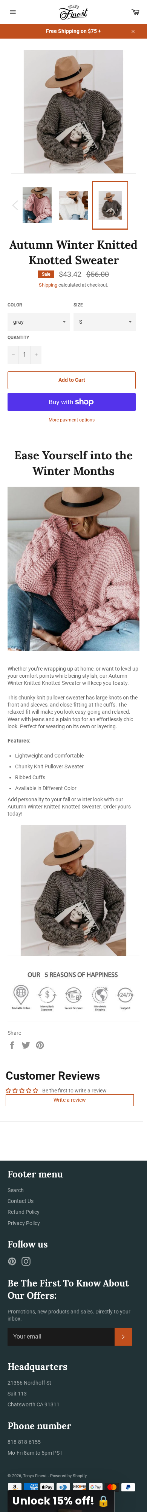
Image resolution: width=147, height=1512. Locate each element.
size (78, 305)
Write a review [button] (70, 1100)
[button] (61, 1501)
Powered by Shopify (68, 1475)
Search (16, 1190)
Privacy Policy (24, 1223)
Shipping (48, 285)
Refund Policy (24, 1212)
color (15, 305)
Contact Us (21, 1201)
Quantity (18, 337)
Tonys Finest (35, 1475)
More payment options (72, 420)
